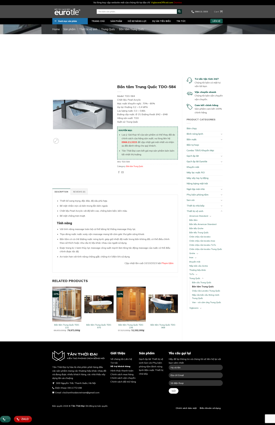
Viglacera (193, 308)
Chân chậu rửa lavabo (200, 236)
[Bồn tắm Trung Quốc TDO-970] (99, 304)
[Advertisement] (137, 56)
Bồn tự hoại (193, 144)
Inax (191, 257)
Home (56, 29)
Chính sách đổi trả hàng (123, 381)
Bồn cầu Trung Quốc (201, 282)
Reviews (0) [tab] (79, 192)
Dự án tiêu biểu (161, 21)
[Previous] (52, 311)
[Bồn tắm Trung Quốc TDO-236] (131, 304)
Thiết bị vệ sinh (88, 29)
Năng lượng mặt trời (197, 183)
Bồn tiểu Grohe (196, 228)
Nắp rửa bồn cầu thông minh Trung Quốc (205, 297)
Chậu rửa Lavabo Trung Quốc (206, 290)
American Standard (198, 216)
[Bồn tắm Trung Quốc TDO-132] (67, 304)
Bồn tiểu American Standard (202, 224)
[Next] (178, 311)
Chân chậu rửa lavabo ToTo (202, 245)
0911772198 (74, 387)
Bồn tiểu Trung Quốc (199, 232)
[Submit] (179, 11)
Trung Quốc (108, 29)
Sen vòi (191, 200)
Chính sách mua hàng (121, 374)
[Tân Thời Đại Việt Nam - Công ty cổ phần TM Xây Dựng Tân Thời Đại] (72, 11)
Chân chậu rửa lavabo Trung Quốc (205, 249)
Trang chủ (98, 21)
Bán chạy (192, 128)
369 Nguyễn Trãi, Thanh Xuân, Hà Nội (75, 383)
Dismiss (178, 2)
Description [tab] (61, 192)
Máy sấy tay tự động (197, 178)
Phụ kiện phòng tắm (197, 194)
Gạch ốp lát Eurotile (197, 161)
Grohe (192, 253)
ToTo (191, 274)
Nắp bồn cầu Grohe (198, 266)
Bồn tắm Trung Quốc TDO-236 (131, 326)
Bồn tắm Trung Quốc (131, 29)
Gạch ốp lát (193, 155)
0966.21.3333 (129, 142)
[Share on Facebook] (119, 172)
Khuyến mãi (193, 167)
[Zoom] (56, 141)
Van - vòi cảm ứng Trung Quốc (206, 302)
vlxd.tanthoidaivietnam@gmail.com (80, 392)
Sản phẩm (116, 21)
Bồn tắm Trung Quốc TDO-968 (163, 326)
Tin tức (181, 21)
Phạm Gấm (167, 263)
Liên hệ (128, 359)
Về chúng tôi (117, 359)
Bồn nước (192, 139)
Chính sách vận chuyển (122, 377)
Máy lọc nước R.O (196, 172)
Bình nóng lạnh (195, 133)
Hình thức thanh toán (121, 370)
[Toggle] (221, 134)
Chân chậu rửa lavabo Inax (202, 241)
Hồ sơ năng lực (137, 21)
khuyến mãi (194, 261)
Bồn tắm (193, 220)
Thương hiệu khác (197, 270)
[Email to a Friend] (122, 172)
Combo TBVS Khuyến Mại (200, 150)
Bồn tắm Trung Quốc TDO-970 (99, 326)
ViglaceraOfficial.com (162, 2)
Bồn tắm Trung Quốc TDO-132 (67, 326)
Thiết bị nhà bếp (195, 205)
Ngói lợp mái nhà (196, 189)
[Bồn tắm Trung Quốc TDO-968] (163, 304)
